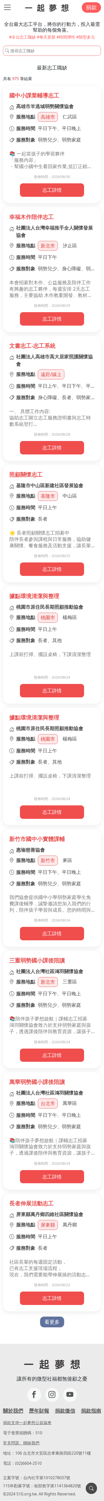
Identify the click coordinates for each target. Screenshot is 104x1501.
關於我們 (13, 1410)
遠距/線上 (51, 374)
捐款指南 (91, 1410)
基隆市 (48, 495)
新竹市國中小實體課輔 (37, 838)
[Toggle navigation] (7, 7)
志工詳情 (52, 189)
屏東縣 (48, 1224)
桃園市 (48, 617)
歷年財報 (39, 1410)
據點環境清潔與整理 (34, 595)
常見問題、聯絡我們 (21, 1443)
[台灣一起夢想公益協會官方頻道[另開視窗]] (70, 1395)
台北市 (48, 1103)
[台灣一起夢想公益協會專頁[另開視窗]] (34, 1395)
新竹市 (48, 860)
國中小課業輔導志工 (34, 95)
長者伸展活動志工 (31, 1203)
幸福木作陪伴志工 (31, 216)
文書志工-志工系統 (32, 345)
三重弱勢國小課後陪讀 (37, 960)
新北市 (48, 245)
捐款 (91, 7)
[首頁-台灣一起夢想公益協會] (46, 7)
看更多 (52, 1321)
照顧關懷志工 (26, 474)
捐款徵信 (65, 1410)
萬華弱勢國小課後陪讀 (37, 1081)
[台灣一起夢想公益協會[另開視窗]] (52, 1395)
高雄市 (48, 116)
